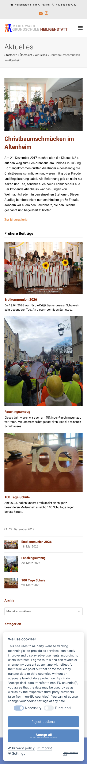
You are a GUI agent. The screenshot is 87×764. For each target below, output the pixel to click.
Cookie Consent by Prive (70, 754)
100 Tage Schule (17, 497)
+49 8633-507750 (66, 4)
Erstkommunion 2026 (20, 299)
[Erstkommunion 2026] (43, 268)
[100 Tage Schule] (43, 462)
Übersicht (26, 55)
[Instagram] (46, 13)
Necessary (33, 708)
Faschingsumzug (17, 412)
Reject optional (43, 721)
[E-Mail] (41, 13)
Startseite (10, 55)
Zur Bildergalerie (15, 220)
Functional (63, 708)
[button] (80, 28)
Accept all (43, 736)
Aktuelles (41, 55)
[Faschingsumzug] (43, 361)
